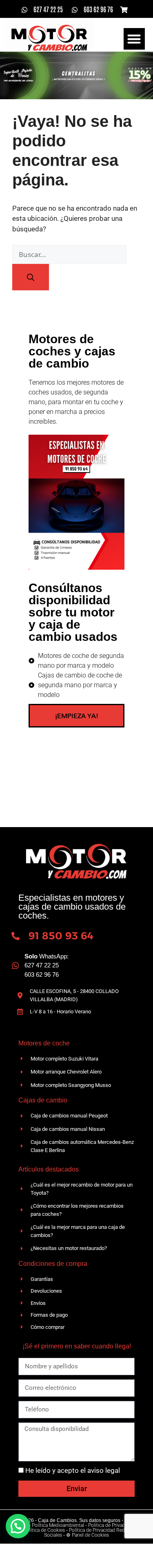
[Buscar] (30, 277)
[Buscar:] (69, 254)
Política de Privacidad (111, 1525)
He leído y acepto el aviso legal (72, 1470)
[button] (134, 39)
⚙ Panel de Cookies (87, 1535)
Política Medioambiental (58, 1525)
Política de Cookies (44, 1530)
